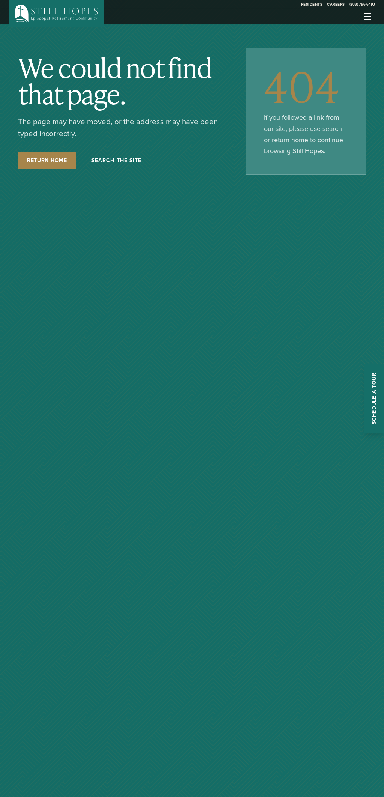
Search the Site (117, 160)
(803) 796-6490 (362, 4)
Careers (336, 4)
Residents (312, 4)
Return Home (47, 160)
